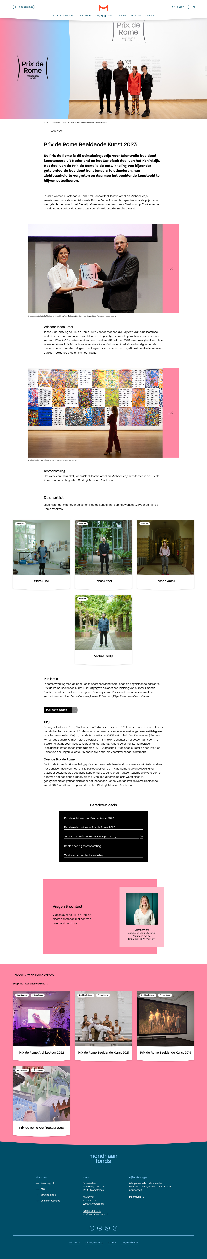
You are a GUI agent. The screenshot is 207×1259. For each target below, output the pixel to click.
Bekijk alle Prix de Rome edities (29, 984)
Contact (150, 15)
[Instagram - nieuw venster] (115, 1228)
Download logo (48, 1195)
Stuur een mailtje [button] (142, 936)
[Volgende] (170, 267)
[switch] (23, 7)
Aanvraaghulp (47, 1183)
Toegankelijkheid (129, 1242)
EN (193, 7)
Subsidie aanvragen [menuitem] (63, 15)
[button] (173, 7)
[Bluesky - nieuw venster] (107, 1228)
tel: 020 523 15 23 (92, 1211)
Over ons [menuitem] (136, 15)
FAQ (42, 1189)
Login (181, 7)
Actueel (122, 15)
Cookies (112, 1242)
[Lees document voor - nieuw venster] (141, 837)
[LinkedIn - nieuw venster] (99, 1228)
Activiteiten (85, 15)
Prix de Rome (68, 122)
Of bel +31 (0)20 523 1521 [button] (141, 939)
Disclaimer (74, 1242)
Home (46, 122)
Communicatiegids (50, 1200)
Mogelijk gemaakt (104, 15)
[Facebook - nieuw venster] (92, 1228)
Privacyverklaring (94, 1242)
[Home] (103, 8)
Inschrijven (135, 1197)
